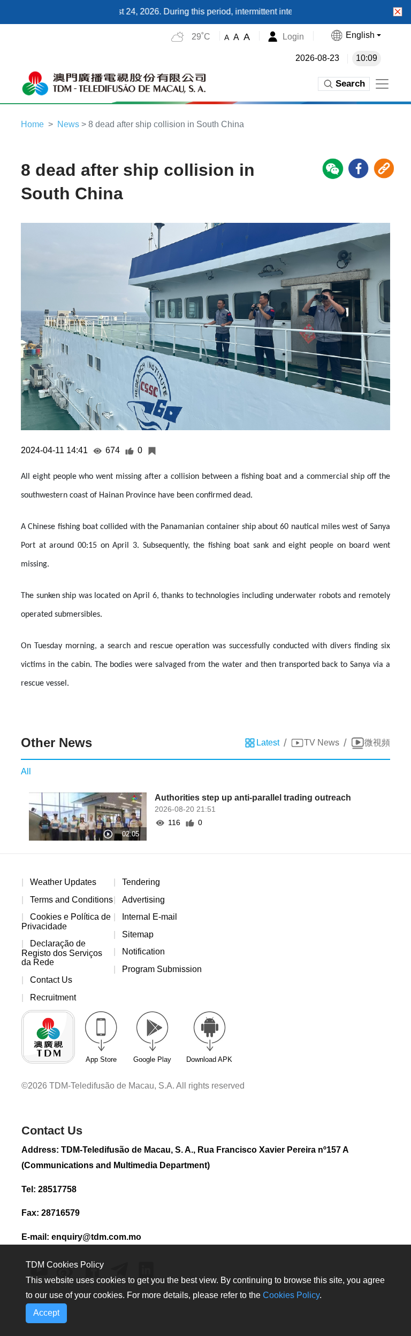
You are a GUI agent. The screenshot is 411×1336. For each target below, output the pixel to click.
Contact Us (51, 979)
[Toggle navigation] (382, 84)
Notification (143, 951)
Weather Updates (63, 882)
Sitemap (138, 934)
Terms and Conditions (71, 899)
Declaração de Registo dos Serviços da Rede (61, 953)
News (68, 124)
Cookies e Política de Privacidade (66, 921)
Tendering (141, 882)
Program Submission (162, 969)
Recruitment (53, 997)
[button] (355, 35)
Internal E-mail (149, 916)
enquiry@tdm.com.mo (96, 1236)
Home (32, 124)
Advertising (143, 899)
